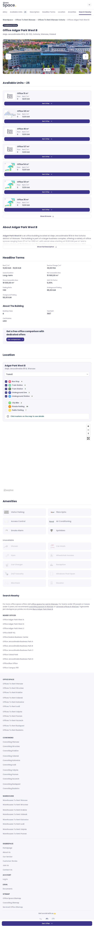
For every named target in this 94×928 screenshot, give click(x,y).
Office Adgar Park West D (13, 624)
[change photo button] (85, 56)
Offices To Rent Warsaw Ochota (51, 20)
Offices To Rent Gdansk (13, 698)
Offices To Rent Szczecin (13, 720)
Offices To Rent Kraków (12, 692)
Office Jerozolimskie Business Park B (18, 646)
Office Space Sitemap (12, 898)
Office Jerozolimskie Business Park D (18, 659)
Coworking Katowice (11, 760)
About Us (6, 852)
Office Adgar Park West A (13, 619)
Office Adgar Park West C (13, 628)
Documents (7, 889)
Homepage (7, 848)
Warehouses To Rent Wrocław (15, 804)
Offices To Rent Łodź (11, 706)
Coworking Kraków (11, 751)
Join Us (6, 865)
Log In (5, 879)
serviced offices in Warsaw (67, 606)
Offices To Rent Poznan (12, 716)
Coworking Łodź (9, 765)
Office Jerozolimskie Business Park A (18, 641)
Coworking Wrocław (11, 746)
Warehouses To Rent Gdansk (15, 814)
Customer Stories (10, 861)
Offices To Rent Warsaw (25, 20)
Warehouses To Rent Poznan (15, 833)
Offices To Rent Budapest (13, 726)
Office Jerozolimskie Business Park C (18, 650)
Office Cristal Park (10, 654)
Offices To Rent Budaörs (13, 730)
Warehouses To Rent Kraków (15, 810)
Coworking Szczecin (11, 779)
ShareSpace (8, 20)
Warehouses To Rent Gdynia (15, 829)
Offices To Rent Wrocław (13, 688)
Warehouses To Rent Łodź (13, 824)
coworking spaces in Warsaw (41, 606)
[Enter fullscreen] (88, 438)
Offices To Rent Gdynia (12, 712)
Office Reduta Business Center (15, 637)
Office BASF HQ (9, 633)
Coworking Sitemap (11, 903)
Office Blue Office (10, 663)
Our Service (7, 857)
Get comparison (14, 339)
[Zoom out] (88, 430)
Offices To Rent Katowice (13, 702)
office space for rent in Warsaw (44, 604)
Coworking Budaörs (11, 788)
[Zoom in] (88, 426)
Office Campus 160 (11, 668)
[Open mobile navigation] (89, 5)
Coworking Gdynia (10, 770)
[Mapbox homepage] (8, 490)
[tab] (4, 12)
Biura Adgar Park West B (43, 609)
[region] (47, 457)
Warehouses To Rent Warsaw (15, 800)
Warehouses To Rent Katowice (15, 819)
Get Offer (46, 103)
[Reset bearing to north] (88, 433)
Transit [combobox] (9, 374)
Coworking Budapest (11, 784)
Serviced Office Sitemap (13, 907)
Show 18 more (45, 216)
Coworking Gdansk (11, 756)
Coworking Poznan (10, 774)
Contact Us (7, 870)
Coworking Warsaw (11, 742)
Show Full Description (45, 247)
